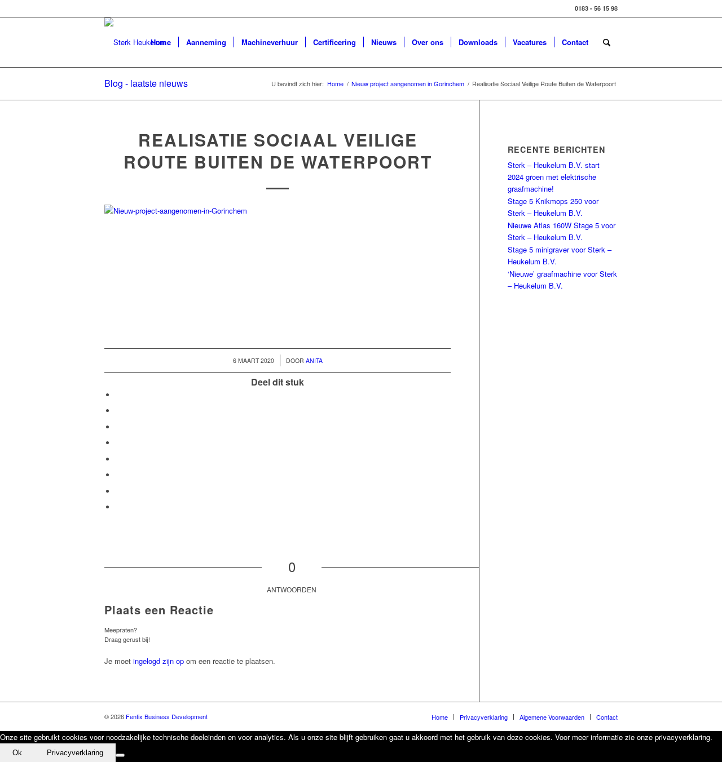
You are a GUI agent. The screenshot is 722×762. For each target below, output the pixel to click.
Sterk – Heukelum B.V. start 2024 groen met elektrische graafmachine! (554, 177)
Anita (314, 360)
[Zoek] (607, 42)
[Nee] (120, 755)
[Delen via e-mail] (118, 507)
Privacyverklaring (75, 752)
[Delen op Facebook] (118, 394)
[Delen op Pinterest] (118, 427)
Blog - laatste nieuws (146, 83)
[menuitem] (160, 42)
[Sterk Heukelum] (135, 42)
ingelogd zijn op (158, 660)
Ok (17, 752)
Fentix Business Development (167, 716)
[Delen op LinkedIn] (118, 442)
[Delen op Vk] (118, 474)
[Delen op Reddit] (118, 491)
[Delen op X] (118, 410)
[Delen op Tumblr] (118, 459)
